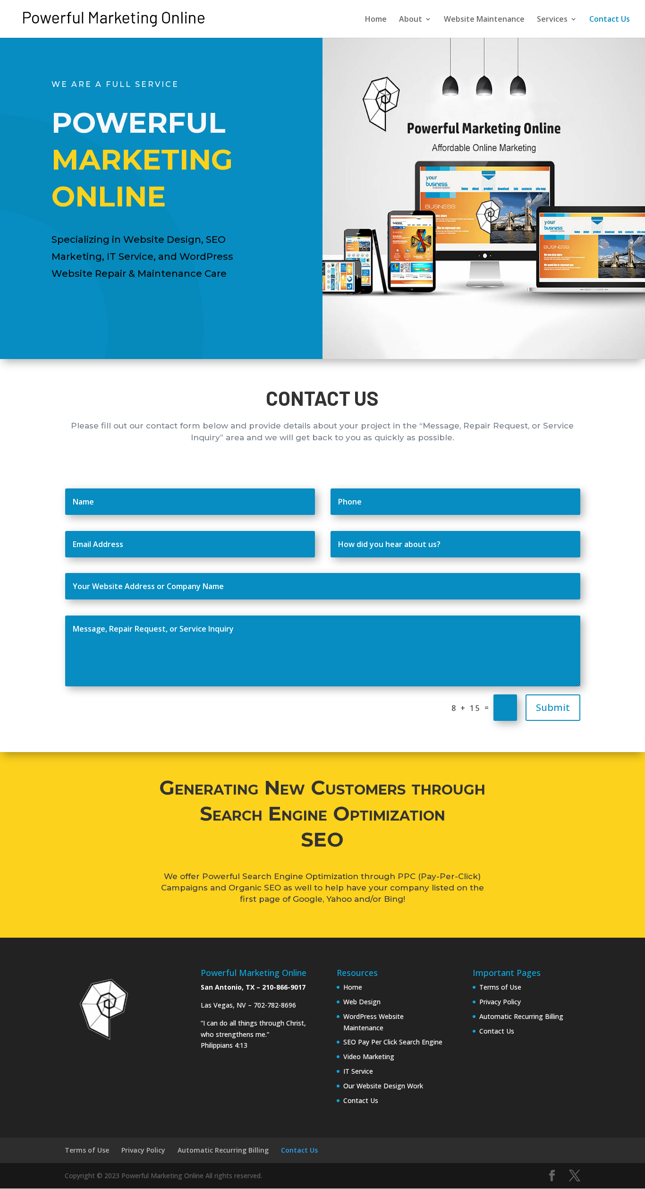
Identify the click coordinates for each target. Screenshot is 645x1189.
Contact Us (609, 20)
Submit (553, 707)
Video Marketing (368, 1056)
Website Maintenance (484, 20)
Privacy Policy (500, 1001)
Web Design (362, 1001)
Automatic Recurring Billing (521, 1016)
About (410, 20)
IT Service (358, 1071)
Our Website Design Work (383, 1085)
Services (552, 20)
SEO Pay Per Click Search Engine (392, 1041)
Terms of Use (500, 987)
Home (376, 20)
